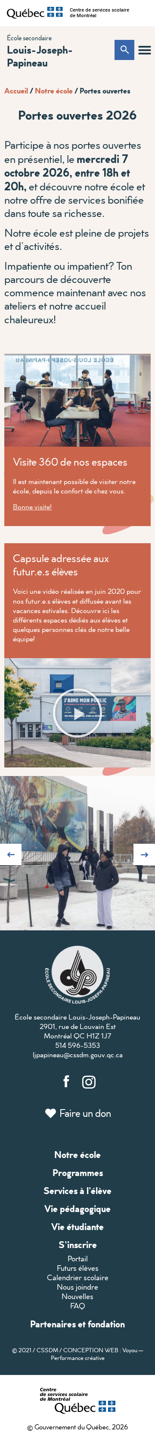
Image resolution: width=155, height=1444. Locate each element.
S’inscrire (78, 1244)
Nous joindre (77, 1287)
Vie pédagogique (77, 1208)
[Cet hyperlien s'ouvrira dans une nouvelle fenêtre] (35, 13)
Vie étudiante (77, 1226)
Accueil (16, 90)
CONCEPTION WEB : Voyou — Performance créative (97, 1354)
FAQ (77, 1305)
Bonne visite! (32, 506)
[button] (144, 50)
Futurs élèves (78, 1268)
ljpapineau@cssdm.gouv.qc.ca (78, 1054)
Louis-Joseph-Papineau (40, 56)
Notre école (54, 90)
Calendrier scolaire (77, 1277)
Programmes (78, 1172)
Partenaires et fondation (77, 1323)
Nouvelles (77, 1296)
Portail (78, 1258)
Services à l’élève (77, 1190)
